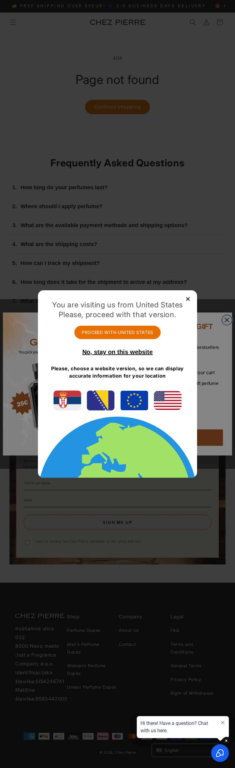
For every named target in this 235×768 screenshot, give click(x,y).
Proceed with (117, 332)
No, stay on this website (117, 352)
